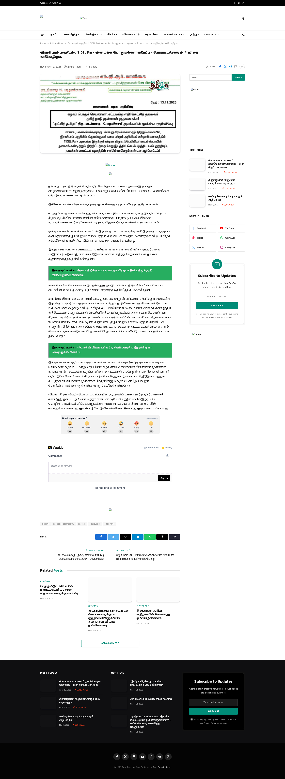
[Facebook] (28, 169)
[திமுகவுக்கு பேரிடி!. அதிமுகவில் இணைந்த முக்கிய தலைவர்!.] (158, 589)
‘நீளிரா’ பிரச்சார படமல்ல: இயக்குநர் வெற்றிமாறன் (146, 683)
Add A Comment (110, 643)
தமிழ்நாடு (93, 606)
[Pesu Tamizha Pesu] (57, 18)
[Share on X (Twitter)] (225, 66)
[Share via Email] (235, 66)
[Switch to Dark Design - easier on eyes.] (243, 18)
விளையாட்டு (131, 34)
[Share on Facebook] (219, 66)
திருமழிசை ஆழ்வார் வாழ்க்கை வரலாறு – (221, 181)
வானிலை (45, 581)
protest (82, 524)
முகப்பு (54, 34)
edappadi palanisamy (63, 524)
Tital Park (109, 524)
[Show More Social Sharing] (242, 66)
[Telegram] (28, 194)
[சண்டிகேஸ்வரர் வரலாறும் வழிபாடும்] (197, 200)
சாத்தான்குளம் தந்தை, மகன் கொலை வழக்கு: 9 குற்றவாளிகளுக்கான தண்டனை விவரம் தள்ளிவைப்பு (108, 618)
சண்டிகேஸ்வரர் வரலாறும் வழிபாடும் (225, 198)
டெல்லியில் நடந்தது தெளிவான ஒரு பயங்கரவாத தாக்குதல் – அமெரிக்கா (81, 557)
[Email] (28, 186)
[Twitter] (28, 177)
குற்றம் (194, 34)
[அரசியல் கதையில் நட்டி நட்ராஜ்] (119, 703)
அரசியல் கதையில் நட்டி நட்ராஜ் (151, 699)
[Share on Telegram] (230, 66)
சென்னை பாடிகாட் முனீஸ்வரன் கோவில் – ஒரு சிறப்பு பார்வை (226, 164)
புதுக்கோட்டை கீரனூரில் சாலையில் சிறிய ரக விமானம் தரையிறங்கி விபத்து (145, 557)
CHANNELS (210, 34)
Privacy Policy (215, 317)
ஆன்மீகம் (151, 34)
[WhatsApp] (28, 202)
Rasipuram (95, 524)
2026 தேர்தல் (72, 34)
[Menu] (42, 34)
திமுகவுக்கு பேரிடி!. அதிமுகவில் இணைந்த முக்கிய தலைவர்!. (153, 614)
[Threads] (28, 211)
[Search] (243, 34)
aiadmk (45, 524)
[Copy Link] (28, 219)
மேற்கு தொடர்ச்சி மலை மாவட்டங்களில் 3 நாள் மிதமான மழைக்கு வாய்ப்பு (59, 590)
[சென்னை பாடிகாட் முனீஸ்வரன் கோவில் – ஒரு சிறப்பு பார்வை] (197, 164)
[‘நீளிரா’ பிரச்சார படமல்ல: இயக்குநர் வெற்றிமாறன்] (119, 685)
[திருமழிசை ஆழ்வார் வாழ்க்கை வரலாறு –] (197, 184)
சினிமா (112, 34)
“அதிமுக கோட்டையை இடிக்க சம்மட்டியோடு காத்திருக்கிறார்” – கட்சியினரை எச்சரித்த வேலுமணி (150, 722)
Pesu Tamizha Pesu (162, 767)
